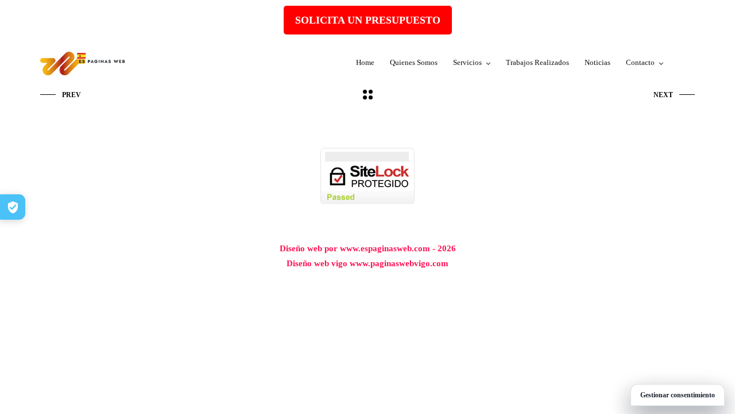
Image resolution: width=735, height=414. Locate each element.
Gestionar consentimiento (677, 395)
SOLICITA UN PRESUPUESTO (367, 20)
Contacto (640, 62)
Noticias (597, 62)
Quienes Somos (414, 62)
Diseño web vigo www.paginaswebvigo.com (367, 263)
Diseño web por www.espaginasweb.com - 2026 (368, 248)
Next (663, 95)
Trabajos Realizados (537, 62)
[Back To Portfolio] (367, 95)
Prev (71, 95)
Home (365, 62)
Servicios (467, 62)
